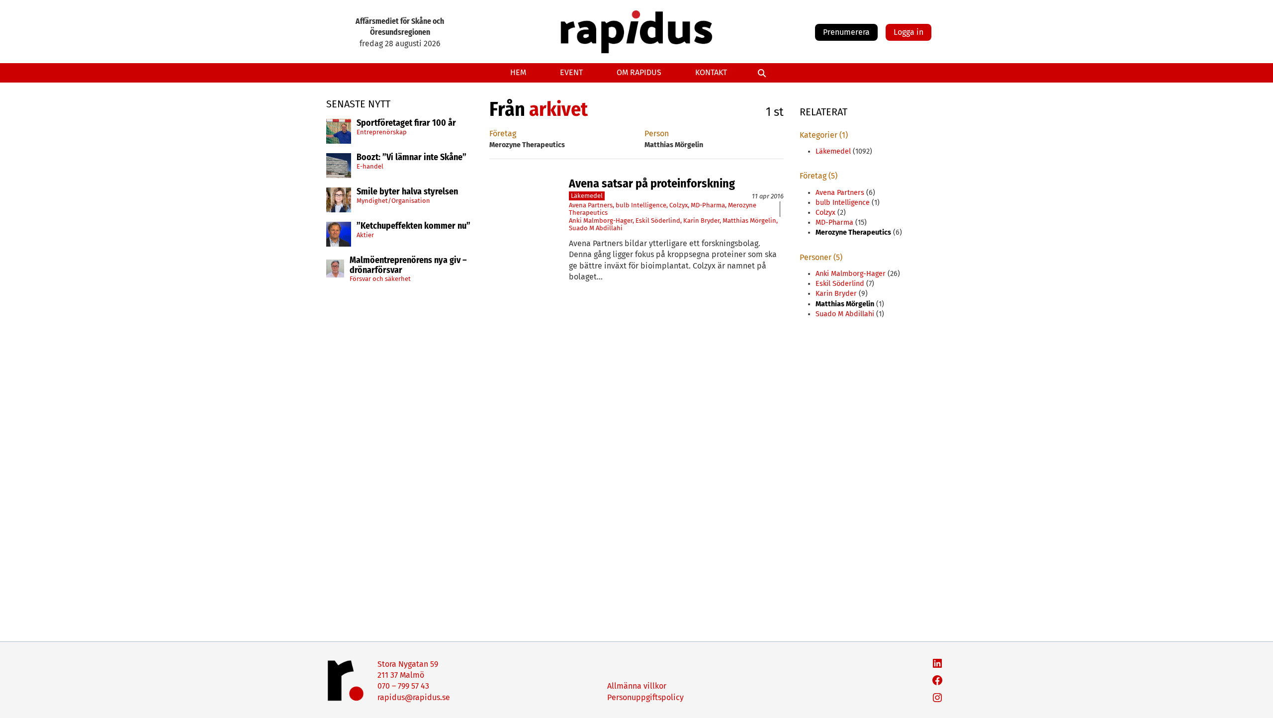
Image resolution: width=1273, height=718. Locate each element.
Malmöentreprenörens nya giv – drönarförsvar (408, 265)
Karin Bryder (701, 220)
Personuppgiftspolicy (645, 697)
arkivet (558, 109)
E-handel (370, 166)
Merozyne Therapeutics (853, 232)
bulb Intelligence (641, 205)
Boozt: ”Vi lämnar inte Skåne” (411, 158)
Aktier (365, 235)
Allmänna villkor (636, 686)
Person (656, 133)
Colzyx (678, 205)
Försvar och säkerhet (380, 278)
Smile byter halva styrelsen (407, 192)
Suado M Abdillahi (596, 228)
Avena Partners (591, 205)
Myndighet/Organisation (393, 200)
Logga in (908, 32)
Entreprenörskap (382, 132)
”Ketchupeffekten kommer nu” (413, 226)
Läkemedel (587, 195)
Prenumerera (846, 32)
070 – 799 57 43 (403, 686)
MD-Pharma (708, 205)
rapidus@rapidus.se (413, 697)
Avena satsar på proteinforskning (652, 183)
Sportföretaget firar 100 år (406, 123)
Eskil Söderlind (658, 220)
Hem (518, 72)
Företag (502, 133)
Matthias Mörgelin (749, 220)
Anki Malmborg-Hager (601, 220)
